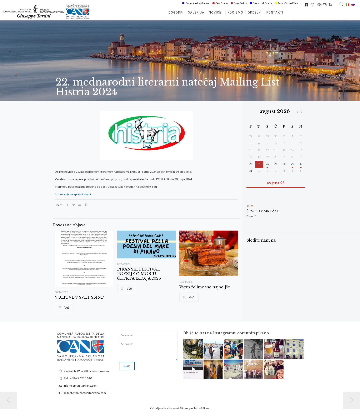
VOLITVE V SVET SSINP (79, 297)
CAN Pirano (221, 3)
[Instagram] (200, 356)
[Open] (193, 349)
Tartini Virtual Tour (288, 3)
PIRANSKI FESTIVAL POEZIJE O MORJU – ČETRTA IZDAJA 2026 (139, 274)
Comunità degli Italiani (197, 3)
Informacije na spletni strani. (73, 194)
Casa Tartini (240, 3)
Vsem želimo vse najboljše (204, 287)
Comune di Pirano (262, 3)
